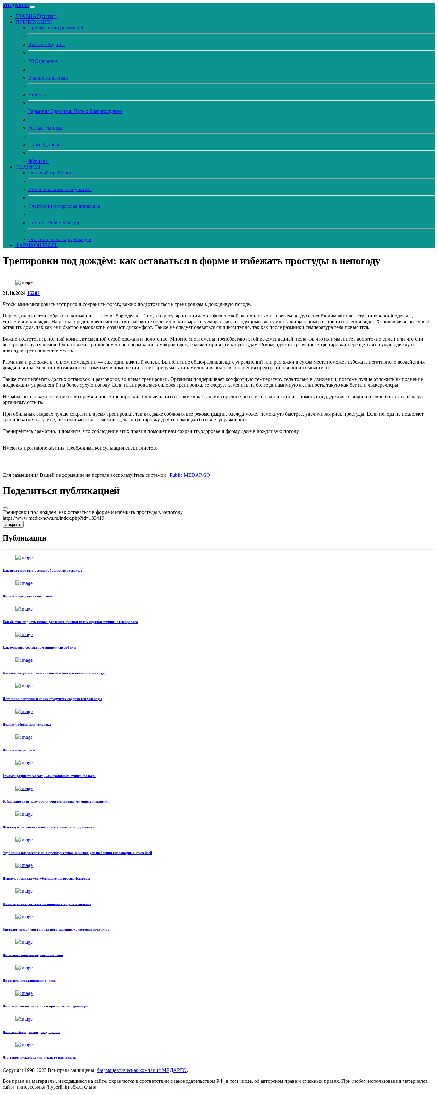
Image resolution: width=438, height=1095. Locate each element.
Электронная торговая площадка (64, 206)
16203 (33, 293)
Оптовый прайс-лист (51, 172)
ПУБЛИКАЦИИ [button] (33, 22)
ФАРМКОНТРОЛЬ (36, 245)
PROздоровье (43, 61)
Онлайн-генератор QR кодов (59, 239)
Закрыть (13, 524)
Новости (37, 94)
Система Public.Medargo (54, 222)
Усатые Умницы (45, 128)
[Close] (5, 508)
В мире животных (48, 77)
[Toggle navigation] (32, 7)
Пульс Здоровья (45, 144)
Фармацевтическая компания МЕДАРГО (142, 1070)
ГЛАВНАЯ (36, 16)
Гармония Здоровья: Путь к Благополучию (75, 111)
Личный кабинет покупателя (60, 189)
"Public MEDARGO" (190, 475)
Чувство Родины (46, 44)
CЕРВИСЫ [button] (27, 167)
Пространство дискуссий (55, 27)
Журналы (38, 161)
